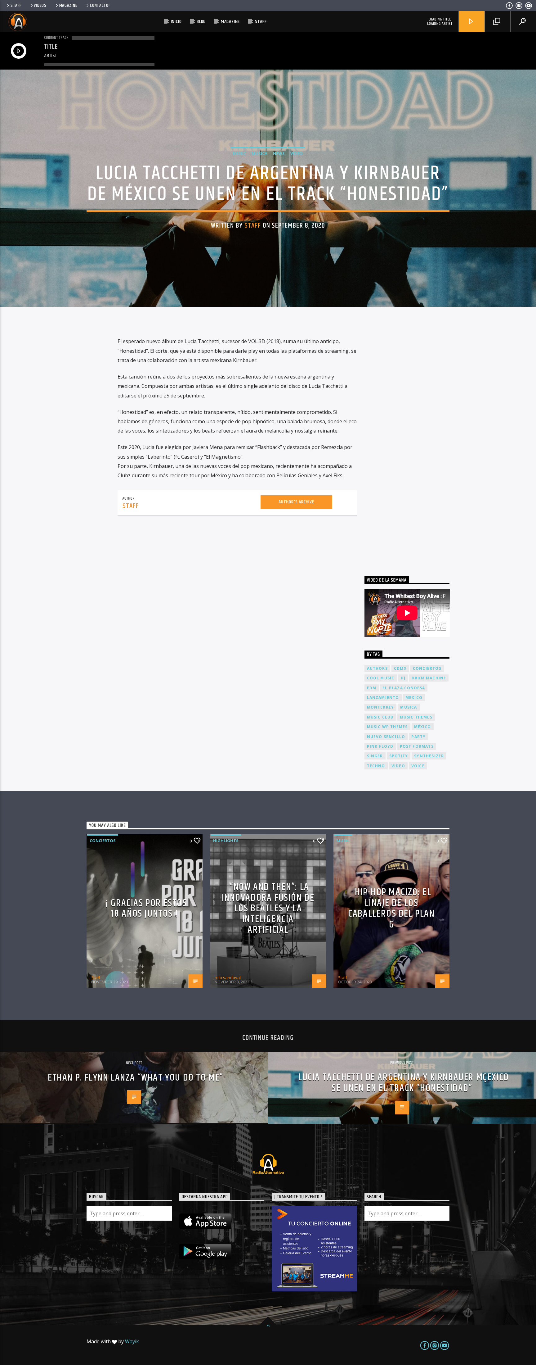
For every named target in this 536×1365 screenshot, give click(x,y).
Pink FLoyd (380, 746)
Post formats (417, 746)
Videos (40, 5)
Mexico (413, 697)
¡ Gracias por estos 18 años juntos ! (146, 909)
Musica (259, 153)
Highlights (226, 840)
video (398, 766)
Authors (377, 668)
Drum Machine (429, 678)
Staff (16, 5)
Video (296, 153)
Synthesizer (429, 756)
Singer (375, 756)
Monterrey (380, 707)
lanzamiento (383, 697)
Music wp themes (387, 726)
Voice (418, 766)
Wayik (132, 1341)
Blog (201, 21)
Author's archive (296, 502)
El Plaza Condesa (403, 688)
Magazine (68, 5)
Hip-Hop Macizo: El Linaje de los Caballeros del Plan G (391, 908)
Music (239, 153)
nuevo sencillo (386, 736)
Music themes (416, 717)
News (279, 153)
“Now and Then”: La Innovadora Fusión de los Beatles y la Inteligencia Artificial (268, 908)
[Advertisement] (411, 444)
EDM (372, 688)
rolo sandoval (228, 977)
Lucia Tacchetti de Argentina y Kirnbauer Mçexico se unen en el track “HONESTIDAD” (403, 1083)
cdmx (400, 668)
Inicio (176, 21)
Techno (376, 766)
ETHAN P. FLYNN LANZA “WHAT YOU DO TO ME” (135, 1077)
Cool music (381, 678)
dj (403, 678)
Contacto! (99, 5)
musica (408, 707)
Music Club (380, 717)
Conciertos (103, 840)
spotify (398, 756)
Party (418, 736)
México (422, 726)
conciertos (427, 668)
